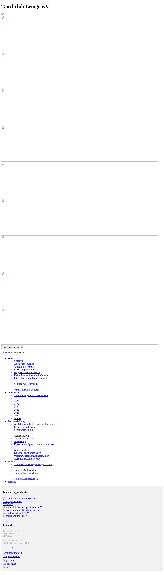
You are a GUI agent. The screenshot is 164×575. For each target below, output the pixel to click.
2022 (16, 409)
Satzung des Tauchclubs (26, 384)
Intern (6, 567)
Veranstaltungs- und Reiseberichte (31, 395)
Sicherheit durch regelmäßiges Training (34, 464)
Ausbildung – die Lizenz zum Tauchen (33, 424)
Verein (11, 358)
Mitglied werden (11, 556)
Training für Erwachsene (26, 473)
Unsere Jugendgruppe (25, 369)
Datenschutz (9, 563)
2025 (16, 401)
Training (12, 461)
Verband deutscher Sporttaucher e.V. (21, 510)
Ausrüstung (20, 441)
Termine (12, 481)
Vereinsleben (14, 392)
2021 (16, 412)
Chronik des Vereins (24, 366)
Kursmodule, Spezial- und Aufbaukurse (34, 444)
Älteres (17, 418)
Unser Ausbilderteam (24, 427)
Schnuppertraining (23, 430)
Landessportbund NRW (15, 515)
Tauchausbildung (16, 421)
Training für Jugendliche (26, 470)
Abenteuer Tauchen (24, 363)
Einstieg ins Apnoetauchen (27, 453)
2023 (16, 407)
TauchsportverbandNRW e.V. (12, 503)
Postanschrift (8, 548)
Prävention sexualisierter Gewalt (30, 378)
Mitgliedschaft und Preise (27, 372)
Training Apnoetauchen (26, 478)
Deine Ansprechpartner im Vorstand (32, 375)
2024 (16, 404)
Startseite (18, 361)
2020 (16, 415)
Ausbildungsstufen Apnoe (27, 458)
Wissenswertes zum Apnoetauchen (31, 455)
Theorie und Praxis (23, 438)
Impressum (8, 560)
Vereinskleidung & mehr (26, 389)
